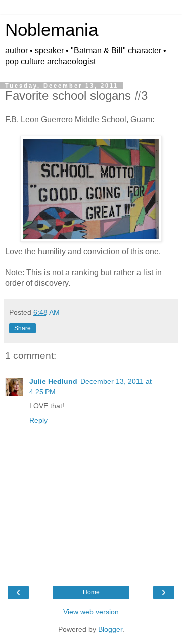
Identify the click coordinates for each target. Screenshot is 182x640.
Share (22, 328)
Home (91, 592)
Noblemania (51, 29)
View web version (91, 612)
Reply (38, 420)
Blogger (110, 629)
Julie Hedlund (53, 381)
